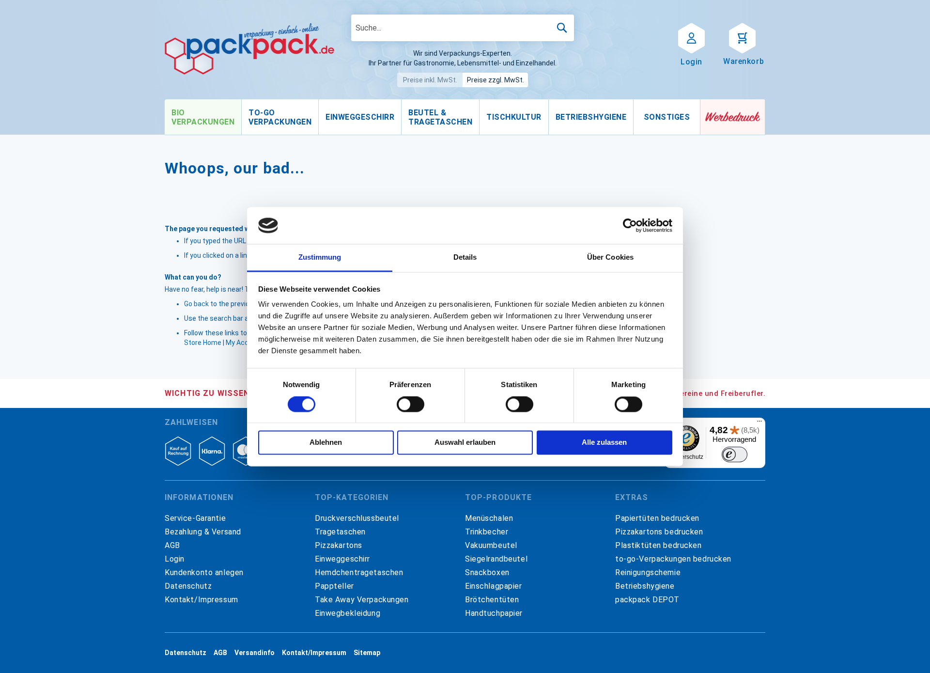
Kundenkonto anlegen (204, 572)
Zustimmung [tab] (319, 257)
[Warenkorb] (742, 37)
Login (175, 558)
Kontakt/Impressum (201, 599)
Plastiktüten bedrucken (658, 545)
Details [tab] (465, 257)
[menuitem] (203, 117)
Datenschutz (188, 586)
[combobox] (462, 28)
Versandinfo (254, 653)
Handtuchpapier (494, 613)
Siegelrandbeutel (496, 558)
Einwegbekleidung (347, 613)
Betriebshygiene (645, 586)
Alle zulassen (604, 442)
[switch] (410, 405)
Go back (196, 304)
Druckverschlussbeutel (357, 518)
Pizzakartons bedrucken (659, 531)
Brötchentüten (492, 599)
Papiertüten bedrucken (657, 518)
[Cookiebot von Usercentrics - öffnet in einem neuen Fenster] (630, 225)
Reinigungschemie (648, 572)
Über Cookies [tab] (610, 257)
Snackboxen (487, 572)
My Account (244, 342)
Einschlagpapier (493, 586)
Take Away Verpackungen (362, 599)
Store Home (202, 342)
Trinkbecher (486, 531)
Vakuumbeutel (491, 545)
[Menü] (759, 423)
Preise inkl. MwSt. (430, 80)
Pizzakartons (338, 545)
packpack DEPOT (647, 599)
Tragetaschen (340, 531)
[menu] (432, 117)
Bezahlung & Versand (203, 531)
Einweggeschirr (342, 558)
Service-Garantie (195, 518)
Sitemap (367, 653)
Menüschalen (489, 518)
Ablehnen (326, 442)
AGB (172, 545)
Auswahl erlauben (465, 442)
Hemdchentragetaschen (359, 572)
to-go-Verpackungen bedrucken (673, 558)
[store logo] (249, 49)
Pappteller (334, 586)
